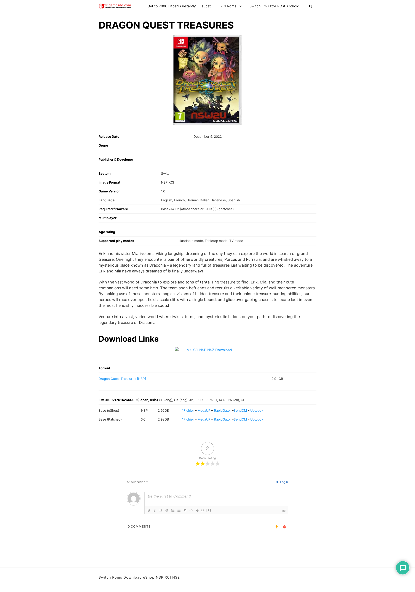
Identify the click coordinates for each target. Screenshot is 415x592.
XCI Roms (228, 6)
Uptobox (256, 410)
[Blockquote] (185, 510)
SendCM (240, 410)
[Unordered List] (179, 510)
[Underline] (161, 510)
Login (283, 482)
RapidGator (222, 410)
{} (202, 510)
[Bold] (149, 510)
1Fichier (188, 410)
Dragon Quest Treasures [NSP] (122, 379)
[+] (208, 510)
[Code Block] (191, 510)
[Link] (197, 510)
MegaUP (204, 410)
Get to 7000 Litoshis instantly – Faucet (179, 6)
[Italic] (155, 510)
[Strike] (167, 510)
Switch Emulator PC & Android (274, 6)
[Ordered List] (173, 510)
